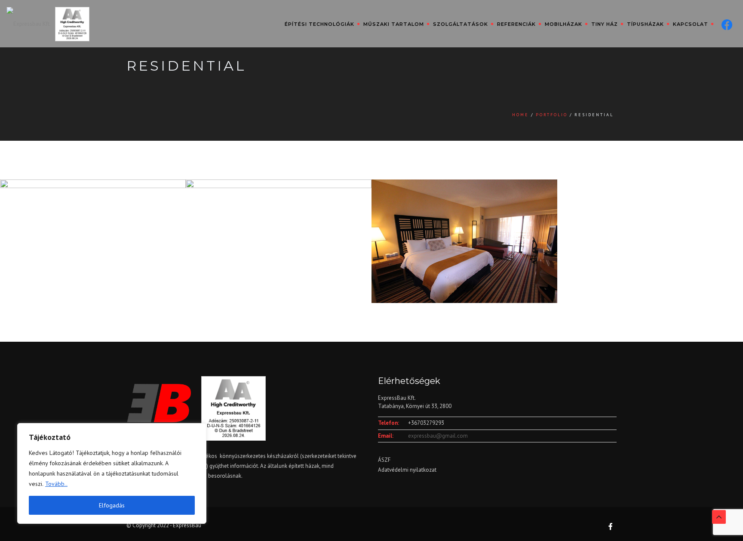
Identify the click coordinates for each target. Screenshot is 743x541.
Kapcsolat (690, 24)
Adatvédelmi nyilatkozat (407, 469)
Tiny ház (604, 24)
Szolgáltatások (460, 24)
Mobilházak (563, 24)
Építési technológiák (319, 24)
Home (520, 114)
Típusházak (645, 24)
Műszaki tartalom (393, 24)
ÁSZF (384, 460)
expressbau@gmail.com (438, 435)
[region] (111, 473)
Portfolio (552, 114)
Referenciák (516, 24)
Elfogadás (112, 505)
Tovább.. (56, 484)
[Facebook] (725, 23)
